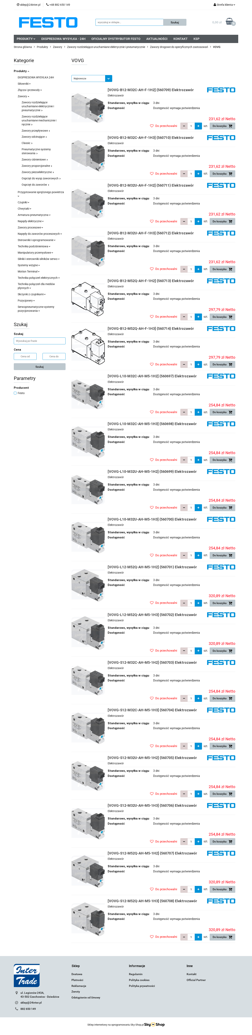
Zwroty (75, 991)
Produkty (21, 71)
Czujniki (23, 202)
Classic (26, 143)
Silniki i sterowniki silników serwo (38, 258)
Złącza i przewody (29, 90)
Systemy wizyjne (28, 265)
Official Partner (196, 980)
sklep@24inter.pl (31, 1002)
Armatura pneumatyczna (33, 214)
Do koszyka (220, 125)
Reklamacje (78, 985)
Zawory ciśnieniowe (34, 159)
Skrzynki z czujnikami (31, 294)
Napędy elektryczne (30, 221)
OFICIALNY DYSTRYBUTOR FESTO (115, 39)
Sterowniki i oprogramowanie (36, 240)
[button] (75, 966)
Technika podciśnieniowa (33, 246)
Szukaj (39, 366)
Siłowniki (23, 83)
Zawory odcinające (33, 136)
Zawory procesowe (30, 227)
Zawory (23, 96)
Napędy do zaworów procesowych (39, 233)
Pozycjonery (25, 300)
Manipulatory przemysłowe (35, 252)
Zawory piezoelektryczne (37, 172)
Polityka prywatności (142, 985)
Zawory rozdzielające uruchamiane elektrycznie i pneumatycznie (38, 106)
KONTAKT (180, 39)
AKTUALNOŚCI (157, 39)
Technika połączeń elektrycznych (38, 277)
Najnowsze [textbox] (80, 78)
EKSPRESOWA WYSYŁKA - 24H (63, 39)
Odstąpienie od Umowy (85, 997)
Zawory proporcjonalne (36, 165)
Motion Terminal (28, 271)
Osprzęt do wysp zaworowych (40, 178)
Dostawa (76, 974)
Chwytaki (24, 208)
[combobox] (91, 78)
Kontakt (191, 974)
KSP (196, 39)
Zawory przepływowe (35, 130)
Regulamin (136, 974)
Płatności (77, 980)
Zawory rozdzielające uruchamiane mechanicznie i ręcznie (39, 120)
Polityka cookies (139, 980)
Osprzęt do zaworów (35, 184)
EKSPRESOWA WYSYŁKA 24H (36, 77)
